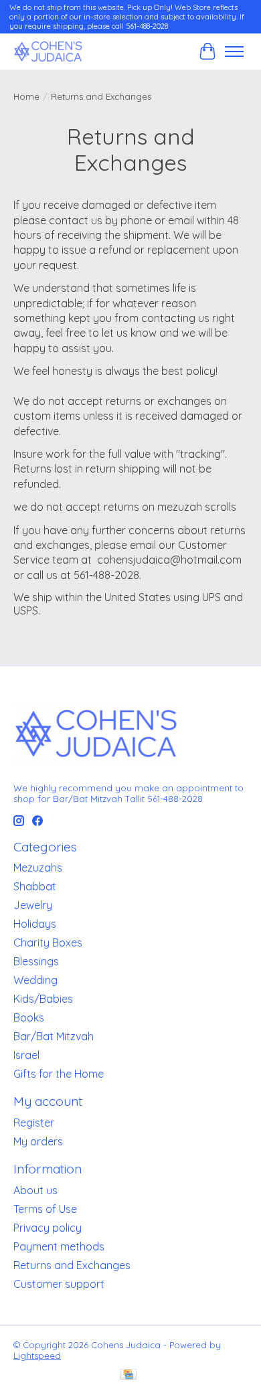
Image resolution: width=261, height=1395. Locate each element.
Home (26, 96)
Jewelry (32, 905)
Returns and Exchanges (71, 1265)
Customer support (58, 1284)
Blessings (36, 961)
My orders (38, 1141)
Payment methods (58, 1246)
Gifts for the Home (58, 1073)
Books (28, 1017)
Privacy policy (47, 1227)
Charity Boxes (47, 942)
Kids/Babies (43, 998)
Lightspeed (37, 1355)
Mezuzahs (37, 867)
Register (33, 1122)
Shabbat (34, 886)
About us (35, 1190)
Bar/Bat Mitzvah (53, 1036)
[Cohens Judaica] (47, 51)
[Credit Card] (128, 1375)
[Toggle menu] (234, 51)
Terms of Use (45, 1209)
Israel (26, 1055)
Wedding (35, 980)
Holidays (34, 923)
